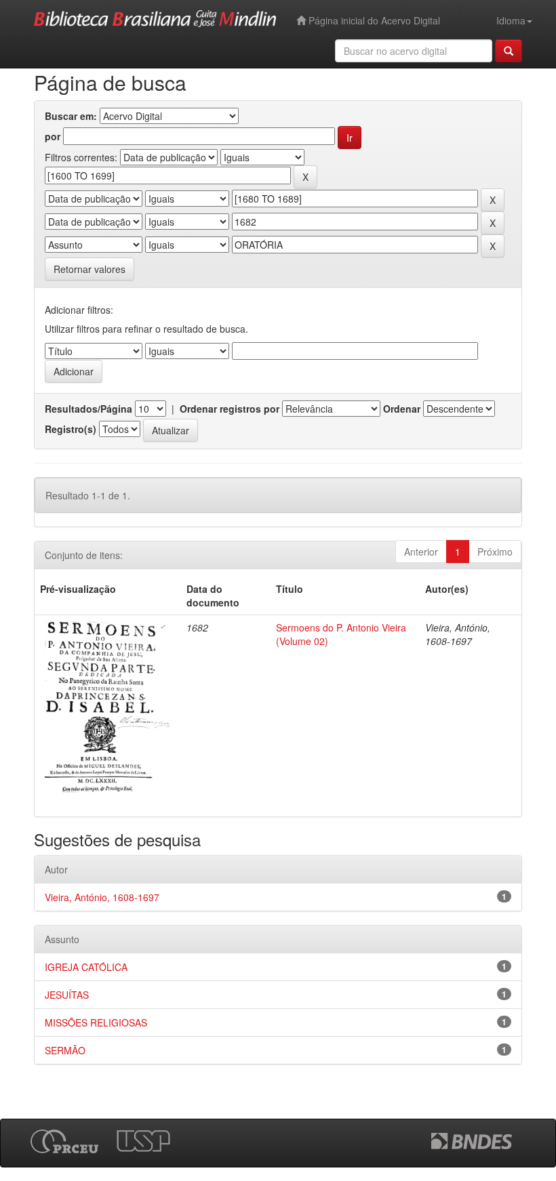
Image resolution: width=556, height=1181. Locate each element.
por (52, 136)
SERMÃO (65, 1050)
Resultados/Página (88, 408)
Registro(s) (70, 429)
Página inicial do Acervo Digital (373, 20)
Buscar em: (71, 116)
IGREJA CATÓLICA (86, 967)
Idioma (510, 20)
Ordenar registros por (229, 408)
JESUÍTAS (67, 994)
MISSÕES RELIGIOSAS (96, 1022)
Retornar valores (89, 269)
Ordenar (401, 408)
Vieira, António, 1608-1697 (102, 897)
